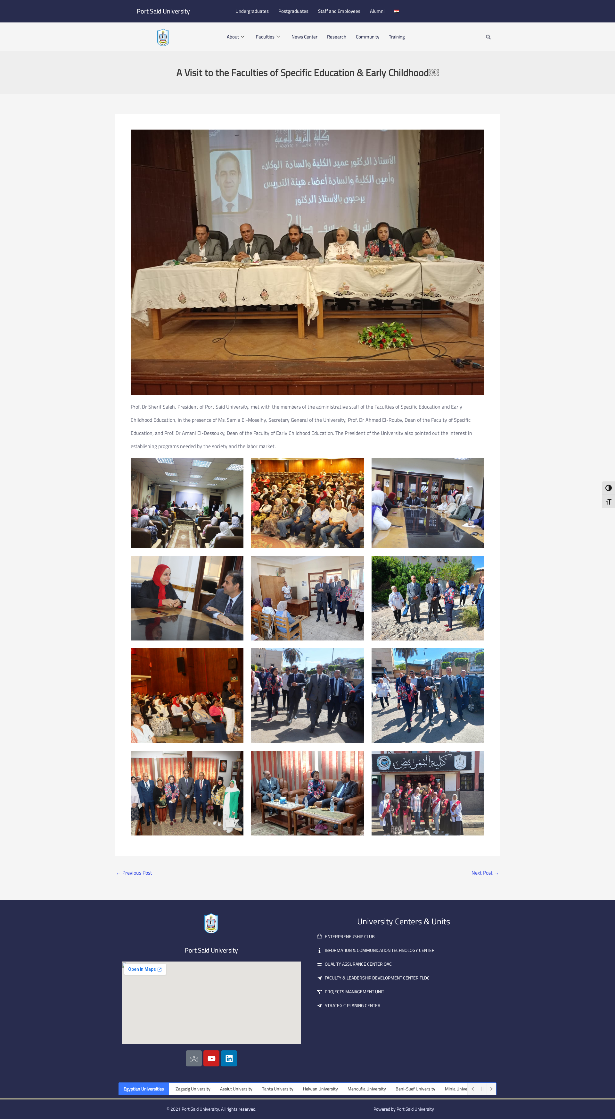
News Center (304, 36)
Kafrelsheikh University (450, 1089)
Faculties (265, 36)
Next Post (485, 872)
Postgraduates (293, 11)
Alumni (377, 11)
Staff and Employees (339, 11)
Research (336, 36)
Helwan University (262, 1089)
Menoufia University (309, 1089)
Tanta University (219, 1089)
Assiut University (178, 1089)
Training (397, 36)
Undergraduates (252, 11)
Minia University (402, 1089)
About (233, 36)
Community (367, 36)
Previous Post (134, 872)
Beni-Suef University (357, 1089)
